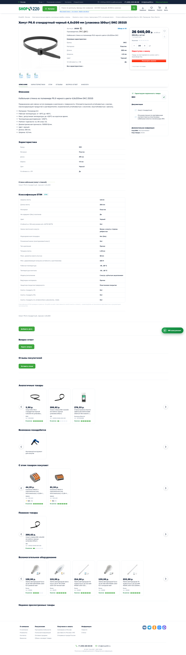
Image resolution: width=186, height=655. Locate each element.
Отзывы (59, 84)
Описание (23, 84)
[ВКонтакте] (144, 627)
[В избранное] (164, 31)
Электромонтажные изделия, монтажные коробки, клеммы (51, 17)
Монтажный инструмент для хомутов (34, 452)
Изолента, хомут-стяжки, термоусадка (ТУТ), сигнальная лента (93, 17)
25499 (79, 590)
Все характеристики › (75, 66)
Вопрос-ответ (72, 84)
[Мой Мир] (159, 627)
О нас (41, 2)
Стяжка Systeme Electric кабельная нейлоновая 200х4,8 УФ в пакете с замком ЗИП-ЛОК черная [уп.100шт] (82, 412)
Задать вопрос (26, 347)
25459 (30, 590)
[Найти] (134, 7)
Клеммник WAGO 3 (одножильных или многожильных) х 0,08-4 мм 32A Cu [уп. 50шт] (35, 492)
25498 (127, 590)
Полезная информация (43, 632)
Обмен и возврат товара (43, 638)
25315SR (31, 418)
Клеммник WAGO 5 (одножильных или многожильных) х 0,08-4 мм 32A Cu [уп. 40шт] (59, 492)
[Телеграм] (149, 627)
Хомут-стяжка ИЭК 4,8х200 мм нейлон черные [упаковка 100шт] (59, 411)
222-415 (55, 498)
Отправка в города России (66, 635)
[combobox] (28, 2)
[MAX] (164, 627)
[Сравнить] (164, 36)
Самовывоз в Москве (64, 630)
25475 (54, 590)
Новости (84, 630)
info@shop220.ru (147, 2)
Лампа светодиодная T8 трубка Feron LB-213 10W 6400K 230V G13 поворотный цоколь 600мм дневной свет (83, 584)
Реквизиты (23, 632)
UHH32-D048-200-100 (59, 418)
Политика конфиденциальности (85, 651)
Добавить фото (26, 329)
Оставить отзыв (27, 366)
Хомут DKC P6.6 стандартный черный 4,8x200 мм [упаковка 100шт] (33, 412)
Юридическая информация (103, 651)
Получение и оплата (54, 2)
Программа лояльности (43, 630)
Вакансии (23, 638)
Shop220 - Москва (24, 17)
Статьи (83, 632)
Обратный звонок (162, 2)
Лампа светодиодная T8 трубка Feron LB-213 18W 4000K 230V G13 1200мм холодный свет (131, 584)
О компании (24, 630)
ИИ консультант (174, 330)
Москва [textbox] (22, 2)
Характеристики (38, 84)
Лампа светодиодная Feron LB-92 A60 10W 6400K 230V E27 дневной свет (35, 583)
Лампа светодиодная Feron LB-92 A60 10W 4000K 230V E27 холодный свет (108, 583)
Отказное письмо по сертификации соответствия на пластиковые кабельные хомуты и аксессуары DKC (151, 117)
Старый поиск (78, 2)
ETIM (50, 84)
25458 (103, 590)
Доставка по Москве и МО (66, 632)
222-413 (30, 498)
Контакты (68, 2)
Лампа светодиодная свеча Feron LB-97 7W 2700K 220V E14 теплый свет (59, 583)
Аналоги (84, 84)
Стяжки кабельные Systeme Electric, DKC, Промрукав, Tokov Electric (138, 17)
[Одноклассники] (154, 627)
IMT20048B (80, 418)
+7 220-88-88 (131, 2)
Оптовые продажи (41, 635)
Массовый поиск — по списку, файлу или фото (74, 11)
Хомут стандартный (145, 110)
